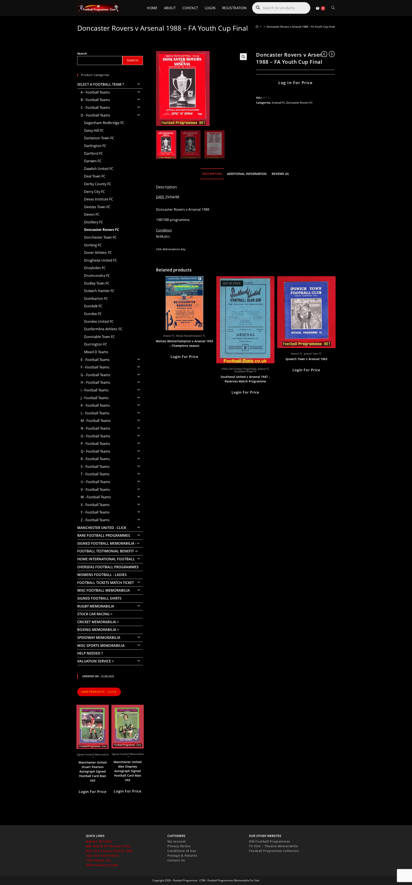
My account (176, 841)
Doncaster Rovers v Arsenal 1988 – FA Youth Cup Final (301, 27)
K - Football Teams (95, 405)
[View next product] (332, 54)
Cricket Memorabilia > (98, 622)
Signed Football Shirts (99, 598)
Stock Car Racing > (94, 614)
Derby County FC (97, 184)
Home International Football (106, 559)
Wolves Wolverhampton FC (190, 336)
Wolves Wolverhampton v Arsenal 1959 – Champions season (184, 343)
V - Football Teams (95, 489)
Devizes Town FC (97, 207)
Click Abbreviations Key (171, 249)
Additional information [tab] (247, 174)
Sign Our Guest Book (102, 855)
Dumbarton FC (96, 298)
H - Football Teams (95, 382)
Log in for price (295, 82)
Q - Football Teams (95, 451)
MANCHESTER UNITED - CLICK (101, 527)
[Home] (257, 27)
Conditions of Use (181, 851)
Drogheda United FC (100, 260)
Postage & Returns (182, 855)
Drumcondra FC (97, 275)
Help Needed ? (90, 653)
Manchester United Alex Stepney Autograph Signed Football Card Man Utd (128, 771)
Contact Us (176, 860)
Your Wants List (98, 860)
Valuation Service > (95, 661)
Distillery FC (93, 222)
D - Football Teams (95, 115)
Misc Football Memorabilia (103, 590)
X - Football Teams (95, 504)
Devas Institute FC (98, 199)
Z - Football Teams (95, 520)
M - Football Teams (96, 420)
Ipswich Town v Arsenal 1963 (306, 359)
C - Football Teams (95, 107)
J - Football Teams (95, 398)
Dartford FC (93, 153)
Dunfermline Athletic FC (103, 329)
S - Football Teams (95, 466)
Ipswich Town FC (313, 353)
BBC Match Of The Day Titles (108, 846)
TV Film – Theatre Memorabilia (273, 846)
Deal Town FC (94, 176)
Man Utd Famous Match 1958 (109, 851)
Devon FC (91, 214)
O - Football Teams (95, 436)
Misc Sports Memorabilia (101, 645)
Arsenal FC (278, 103)
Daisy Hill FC (94, 130)
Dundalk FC (93, 306)
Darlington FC (95, 145)
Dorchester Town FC (100, 237)
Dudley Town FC (96, 283)
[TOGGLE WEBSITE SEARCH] (333, 8)
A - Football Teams (95, 92)
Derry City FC (94, 191)
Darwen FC (92, 161)
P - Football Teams (95, 443)
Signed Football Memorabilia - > (108, 543)
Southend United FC (245, 371)
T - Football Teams (95, 474)
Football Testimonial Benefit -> (107, 551)
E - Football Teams (95, 359)
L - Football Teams (95, 413)
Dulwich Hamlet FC (99, 290)
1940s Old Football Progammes (238, 369)
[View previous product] (324, 54)
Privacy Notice (178, 846)
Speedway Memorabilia (98, 637)
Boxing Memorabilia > (98, 629)
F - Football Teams (95, 367)
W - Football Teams (96, 497)
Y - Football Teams (95, 512)
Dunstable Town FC (99, 336)
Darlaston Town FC (99, 138)
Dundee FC (93, 313)
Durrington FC (95, 344)
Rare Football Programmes (103, 535)
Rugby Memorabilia (95, 606)
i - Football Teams (95, 390)
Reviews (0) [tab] (280, 174)
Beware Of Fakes (99, 841)
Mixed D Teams (96, 352)
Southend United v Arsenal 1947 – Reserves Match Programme (245, 379)
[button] (243, 56)
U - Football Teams (95, 481)
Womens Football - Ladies (102, 574)
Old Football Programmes (269, 841)
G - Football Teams (95, 375)
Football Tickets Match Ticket (105, 582)
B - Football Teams (95, 99)
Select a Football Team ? (100, 84)
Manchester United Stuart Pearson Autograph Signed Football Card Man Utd (93, 771)
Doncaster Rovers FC (299, 103)
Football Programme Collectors (274, 851)
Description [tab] (212, 174)
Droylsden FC (95, 267)
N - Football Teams (95, 428)
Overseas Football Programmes (108, 567)
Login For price (184, 356)
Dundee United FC (99, 321)
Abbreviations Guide (102, 865)
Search (82, 53)
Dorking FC (93, 245)
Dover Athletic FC (98, 252)
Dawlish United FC (98, 168)
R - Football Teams (95, 458)
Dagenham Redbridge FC (104, 122)
